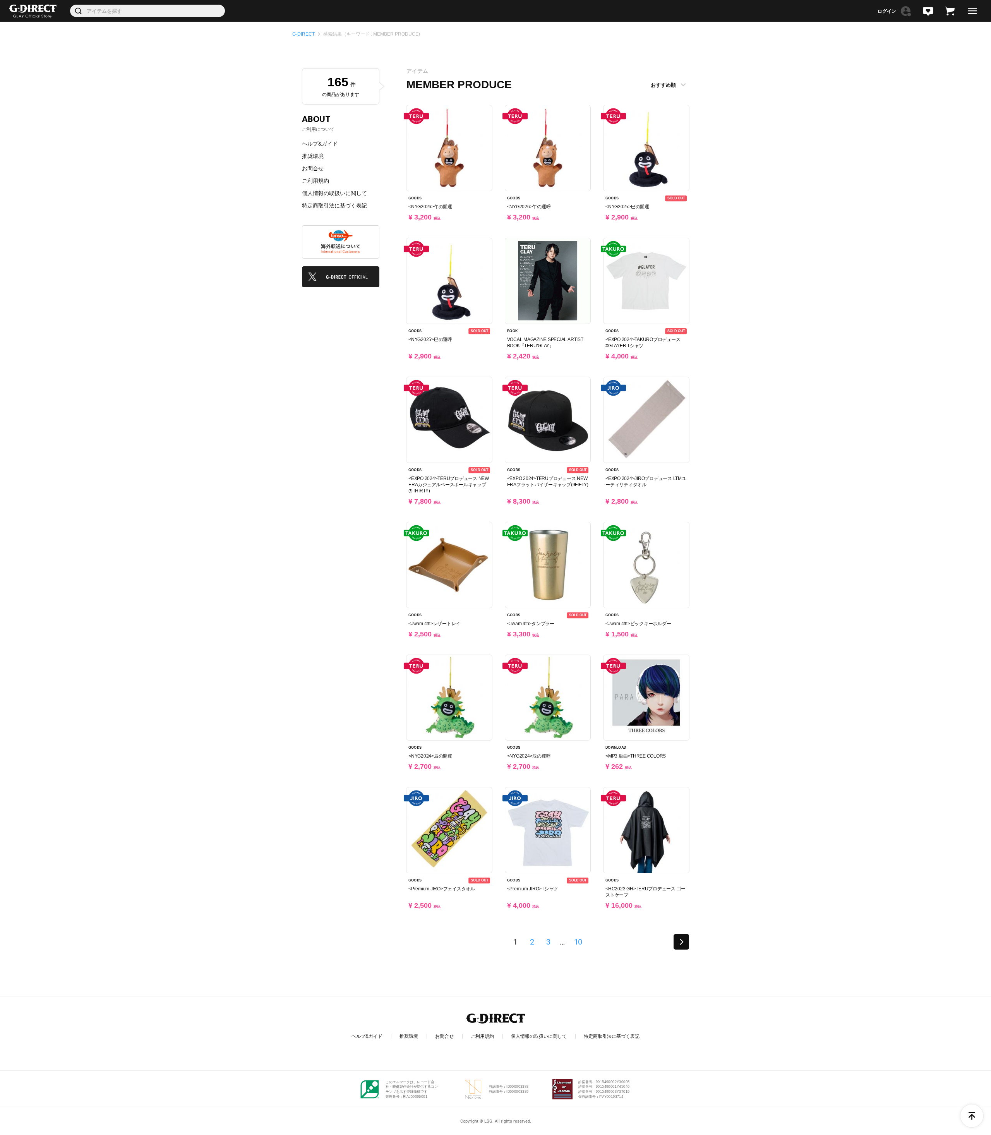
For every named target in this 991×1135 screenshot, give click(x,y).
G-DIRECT (303, 34)
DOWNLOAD (615, 748)
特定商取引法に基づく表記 (334, 205)
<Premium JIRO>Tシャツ (532, 889)
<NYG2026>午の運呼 (529, 206)
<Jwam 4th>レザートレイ (434, 623)
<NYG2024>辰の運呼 (529, 756)
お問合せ (313, 168)
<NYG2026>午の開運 (430, 206)
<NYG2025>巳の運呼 (430, 339)
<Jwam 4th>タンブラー (530, 623)
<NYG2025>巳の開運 (627, 206)
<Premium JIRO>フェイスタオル (441, 889)
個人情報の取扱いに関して (334, 193)
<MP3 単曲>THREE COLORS (635, 756)
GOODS (415, 198)
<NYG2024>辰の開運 (430, 756)
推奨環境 (313, 156)
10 (578, 941)
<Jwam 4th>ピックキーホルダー (638, 623)
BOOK (512, 331)
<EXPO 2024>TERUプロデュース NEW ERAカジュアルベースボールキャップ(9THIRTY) (448, 485)
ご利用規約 (315, 181)
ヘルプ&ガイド (320, 144)
